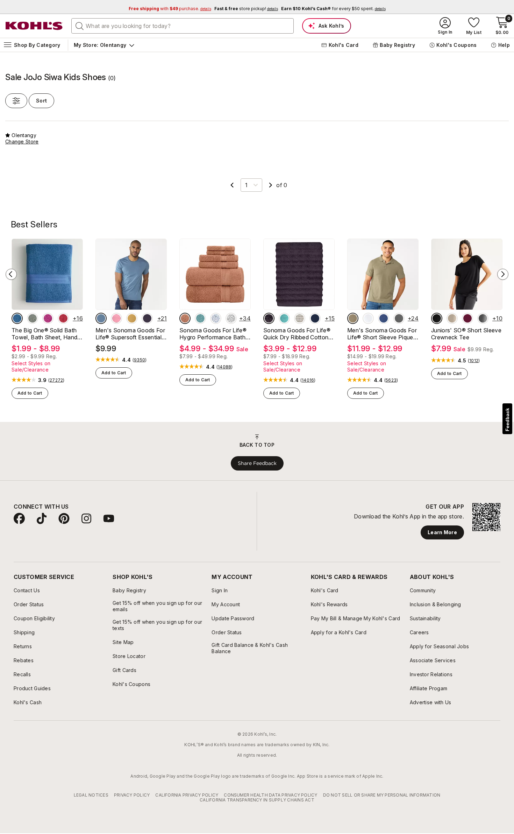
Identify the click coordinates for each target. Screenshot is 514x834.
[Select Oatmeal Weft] (299, 318)
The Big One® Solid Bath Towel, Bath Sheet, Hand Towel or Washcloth (44, 334)
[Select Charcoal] (482, 318)
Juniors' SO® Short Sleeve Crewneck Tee (466, 334)
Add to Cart (29, 393)
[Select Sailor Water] (383, 318)
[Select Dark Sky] (101, 318)
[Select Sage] (32, 318)
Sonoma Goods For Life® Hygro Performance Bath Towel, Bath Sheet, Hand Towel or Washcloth (213, 334)
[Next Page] (270, 185)
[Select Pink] (116, 318)
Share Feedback (257, 463)
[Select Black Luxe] (436, 318)
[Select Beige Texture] (352, 318)
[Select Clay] (185, 318)
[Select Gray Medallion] (231, 318)
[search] (80, 25)
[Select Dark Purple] (147, 318)
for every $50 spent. (333, 8)
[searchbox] (182, 26)
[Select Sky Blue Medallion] (215, 318)
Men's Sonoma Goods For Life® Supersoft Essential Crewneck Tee (130, 334)
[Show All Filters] (16, 100)
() (56, 380)
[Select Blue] (17, 318)
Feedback (507, 419)
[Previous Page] (232, 185)
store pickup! (246, 8)
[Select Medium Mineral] (399, 318)
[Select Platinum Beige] (452, 318)
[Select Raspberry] (47, 318)
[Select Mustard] (131, 318)
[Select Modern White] (368, 318)
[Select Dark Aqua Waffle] (200, 318)
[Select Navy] (315, 318)
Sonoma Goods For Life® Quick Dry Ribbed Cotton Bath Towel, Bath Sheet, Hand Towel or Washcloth (297, 334)
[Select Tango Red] (63, 318)
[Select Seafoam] (284, 318)
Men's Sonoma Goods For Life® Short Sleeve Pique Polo (382, 334)
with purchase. (170, 8)
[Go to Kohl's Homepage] (34, 26)
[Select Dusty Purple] (268, 318)
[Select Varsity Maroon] (467, 318)
